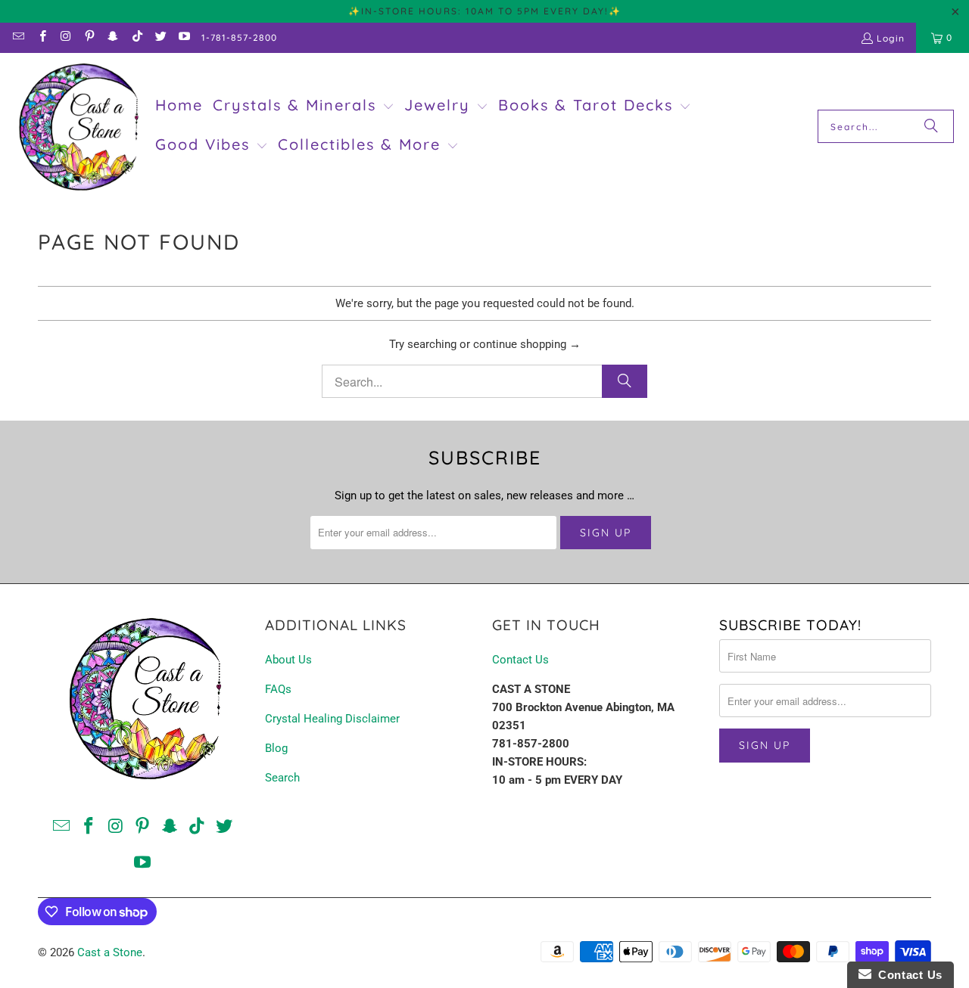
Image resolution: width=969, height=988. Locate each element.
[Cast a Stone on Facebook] (41, 37)
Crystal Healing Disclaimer (332, 718)
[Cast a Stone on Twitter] (160, 37)
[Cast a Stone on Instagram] (65, 37)
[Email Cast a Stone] (17, 37)
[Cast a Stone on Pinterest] (89, 37)
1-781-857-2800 (239, 37)
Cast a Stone (109, 952)
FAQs (278, 689)
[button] (303, 106)
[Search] (931, 126)
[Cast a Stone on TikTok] (135, 37)
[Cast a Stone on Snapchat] (112, 37)
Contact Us (520, 659)
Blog (276, 748)
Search (282, 777)
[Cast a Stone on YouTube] (183, 37)
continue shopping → (527, 344)
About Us (288, 659)
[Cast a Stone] (77, 127)
